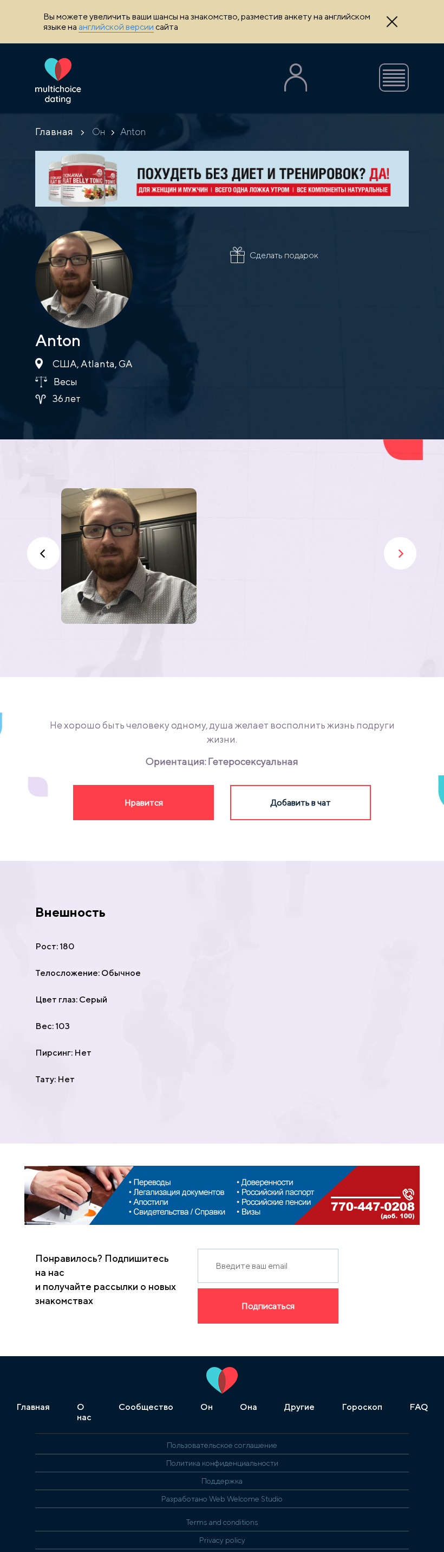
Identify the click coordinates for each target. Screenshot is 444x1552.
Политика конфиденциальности (222, 1463)
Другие (299, 1407)
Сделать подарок (284, 255)
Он (99, 131)
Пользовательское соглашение (222, 1445)
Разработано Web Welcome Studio (222, 1498)
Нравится (144, 802)
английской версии (116, 27)
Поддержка (222, 1481)
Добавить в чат (301, 802)
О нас (84, 1412)
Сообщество (146, 1407)
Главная (54, 131)
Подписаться (268, 1306)
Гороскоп (362, 1407)
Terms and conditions (222, 1522)
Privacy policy (222, 1540)
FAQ (418, 1407)
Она (248, 1407)
